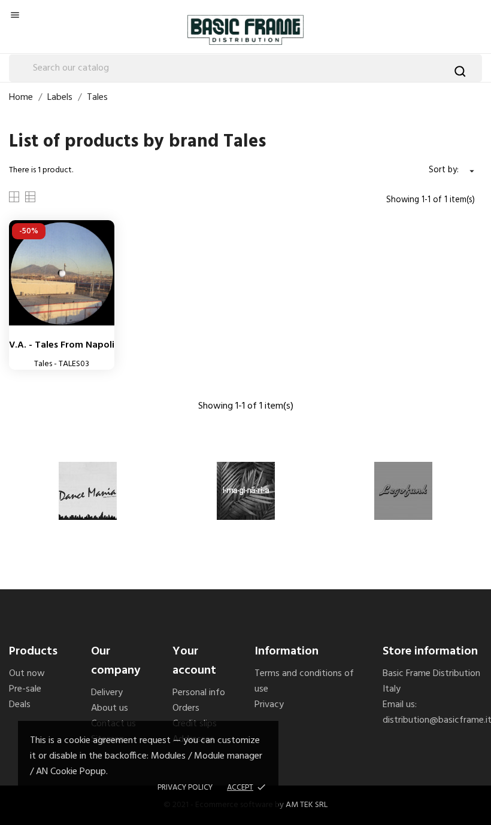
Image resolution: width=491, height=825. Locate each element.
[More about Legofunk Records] (403, 491)
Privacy (269, 705)
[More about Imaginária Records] (246, 491)
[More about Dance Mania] (87, 491)
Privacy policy (185, 787)
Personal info (198, 693)
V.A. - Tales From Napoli (61, 345)
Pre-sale (25, 689)
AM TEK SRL (307, 805)
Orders (185, 708)
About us (109, 708)
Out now (27, 673)
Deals (20, 705)
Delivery (107, 693)
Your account (194, 661)
